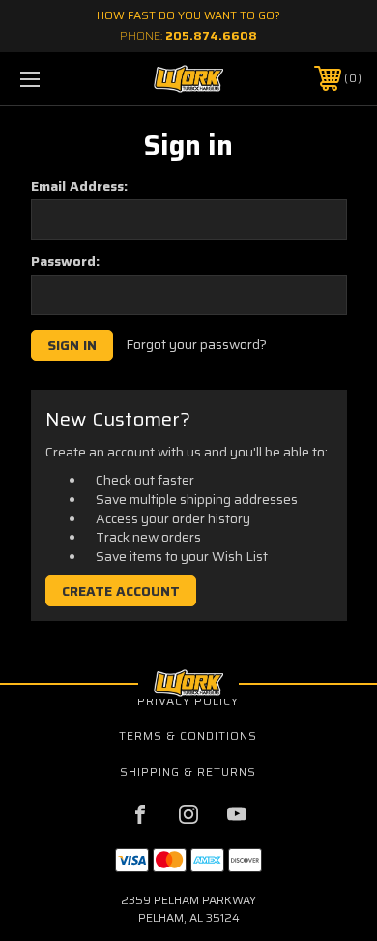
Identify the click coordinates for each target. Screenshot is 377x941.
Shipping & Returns (188, 771)
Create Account (121, 591)
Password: (65, 261)
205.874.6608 (211, 35)
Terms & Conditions (188, 735)
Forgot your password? (196, 345)
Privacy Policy (188, 700)
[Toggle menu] (54, 78)
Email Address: (79, 185)
